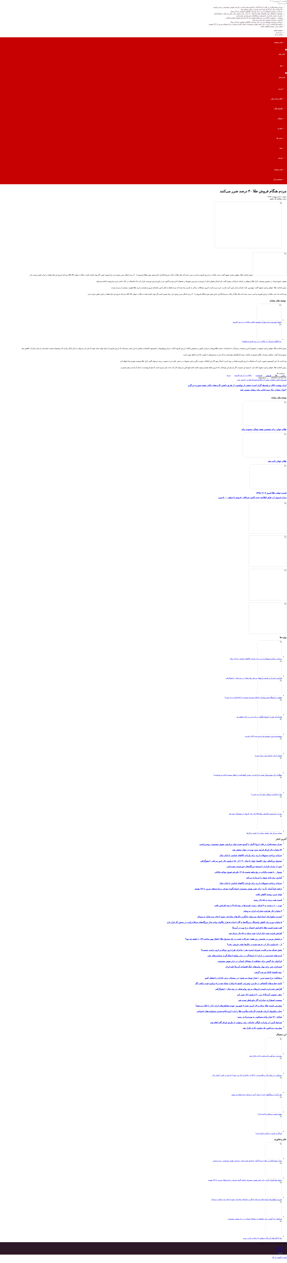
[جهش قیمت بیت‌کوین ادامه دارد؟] (273, 1112)
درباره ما (279, 32)
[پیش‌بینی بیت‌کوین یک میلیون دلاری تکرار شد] (273, 1054)
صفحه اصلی (278, 30)
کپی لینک (261, 377)
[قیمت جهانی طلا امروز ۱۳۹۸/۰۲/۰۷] (267, 488)
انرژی (280, 89)
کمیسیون (258, 375)
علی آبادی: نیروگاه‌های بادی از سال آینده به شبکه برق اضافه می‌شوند (256, 1095)
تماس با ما (279, 34)
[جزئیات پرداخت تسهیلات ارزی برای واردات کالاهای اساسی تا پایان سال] (269, 657)
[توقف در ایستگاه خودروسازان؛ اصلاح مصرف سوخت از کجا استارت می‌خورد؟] (269, 695)
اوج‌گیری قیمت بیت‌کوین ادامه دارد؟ (268, 1133)
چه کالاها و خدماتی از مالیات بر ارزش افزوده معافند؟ (261, 341)
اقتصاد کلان (278, 108)
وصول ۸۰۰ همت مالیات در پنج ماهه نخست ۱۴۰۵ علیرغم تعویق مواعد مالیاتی (254, 18)
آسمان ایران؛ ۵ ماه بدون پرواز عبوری (268, 756)
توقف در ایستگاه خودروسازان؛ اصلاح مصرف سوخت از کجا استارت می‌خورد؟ (253, 697)
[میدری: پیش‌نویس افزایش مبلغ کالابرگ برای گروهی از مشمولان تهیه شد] (269, 812)
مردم (229, 375)
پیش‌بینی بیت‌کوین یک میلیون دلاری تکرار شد (265, 1056)
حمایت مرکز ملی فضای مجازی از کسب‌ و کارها (264, 833)
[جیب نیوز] (282, 54)
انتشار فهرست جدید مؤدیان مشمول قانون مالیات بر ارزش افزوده (257, 322)
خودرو (280, 128)
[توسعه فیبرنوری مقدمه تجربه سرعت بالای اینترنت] (269, 734)
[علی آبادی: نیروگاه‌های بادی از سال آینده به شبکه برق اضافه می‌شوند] (273, 1092)
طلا (276, 375)
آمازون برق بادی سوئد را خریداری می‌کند (267, 20)
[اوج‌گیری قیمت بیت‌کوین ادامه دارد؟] (273, 1131)
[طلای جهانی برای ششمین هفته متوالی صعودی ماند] (264, 425)
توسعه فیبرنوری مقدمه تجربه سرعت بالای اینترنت (263, 736)
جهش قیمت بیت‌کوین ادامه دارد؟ (270, 1114)
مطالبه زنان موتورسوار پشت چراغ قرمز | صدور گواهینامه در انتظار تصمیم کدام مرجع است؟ (247, 775)
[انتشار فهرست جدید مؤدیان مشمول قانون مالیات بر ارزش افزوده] (269, 320)
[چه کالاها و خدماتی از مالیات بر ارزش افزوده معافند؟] (269, 339)
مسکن (280, 118)
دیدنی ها (280, 138)
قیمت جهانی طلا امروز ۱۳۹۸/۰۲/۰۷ (271, 493)
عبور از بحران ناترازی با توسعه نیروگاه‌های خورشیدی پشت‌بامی (259, 16)
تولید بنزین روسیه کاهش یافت (271, 26)
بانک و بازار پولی (277, 99)
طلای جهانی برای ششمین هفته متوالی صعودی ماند (263, 429)
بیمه (281, 148)
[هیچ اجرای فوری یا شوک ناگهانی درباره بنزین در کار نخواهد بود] (269, 715)
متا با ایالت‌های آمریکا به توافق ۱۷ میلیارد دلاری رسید (262, 1238)
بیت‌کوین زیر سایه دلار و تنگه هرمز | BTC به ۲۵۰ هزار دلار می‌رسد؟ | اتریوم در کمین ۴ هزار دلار (247, 1075)
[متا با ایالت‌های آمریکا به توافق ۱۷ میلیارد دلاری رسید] (273, 1236)
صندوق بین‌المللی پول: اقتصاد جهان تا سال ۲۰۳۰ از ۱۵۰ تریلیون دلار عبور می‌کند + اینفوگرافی (248, 13)
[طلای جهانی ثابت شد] (264, 457)
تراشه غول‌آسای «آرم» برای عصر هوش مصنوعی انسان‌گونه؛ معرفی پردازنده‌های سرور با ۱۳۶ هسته (246, 24)
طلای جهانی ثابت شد (277, 461)
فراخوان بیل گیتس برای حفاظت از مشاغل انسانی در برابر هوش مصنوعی (255, 1219)
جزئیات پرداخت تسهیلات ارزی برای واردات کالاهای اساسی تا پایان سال (256, 11)
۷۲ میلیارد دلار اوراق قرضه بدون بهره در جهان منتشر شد (262, 9)
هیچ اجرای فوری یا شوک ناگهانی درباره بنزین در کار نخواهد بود (259, 717)
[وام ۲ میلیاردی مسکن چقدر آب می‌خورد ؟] (269, 792)
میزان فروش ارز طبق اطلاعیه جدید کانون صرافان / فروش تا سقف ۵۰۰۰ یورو (252, 497)
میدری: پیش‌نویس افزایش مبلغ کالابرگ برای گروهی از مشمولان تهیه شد (255, 814)
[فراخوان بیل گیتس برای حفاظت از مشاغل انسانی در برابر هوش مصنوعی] (273, 1217)
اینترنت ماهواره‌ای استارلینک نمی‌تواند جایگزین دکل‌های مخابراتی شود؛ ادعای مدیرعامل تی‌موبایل (246, 1199)
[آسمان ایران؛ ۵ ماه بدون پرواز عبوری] (269, 753)
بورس (280, 158)
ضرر (283, 375)
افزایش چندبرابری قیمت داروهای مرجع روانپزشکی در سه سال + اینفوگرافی (254, 678)
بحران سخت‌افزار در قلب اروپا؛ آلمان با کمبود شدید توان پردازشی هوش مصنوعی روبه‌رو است (248, 7)
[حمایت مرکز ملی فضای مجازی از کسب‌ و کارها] (269, 831)
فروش (268, 375)
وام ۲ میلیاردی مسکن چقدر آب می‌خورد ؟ (266, 794)
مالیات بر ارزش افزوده (243, 375)
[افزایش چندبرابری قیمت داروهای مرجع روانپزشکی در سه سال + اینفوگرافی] (269, 676)
